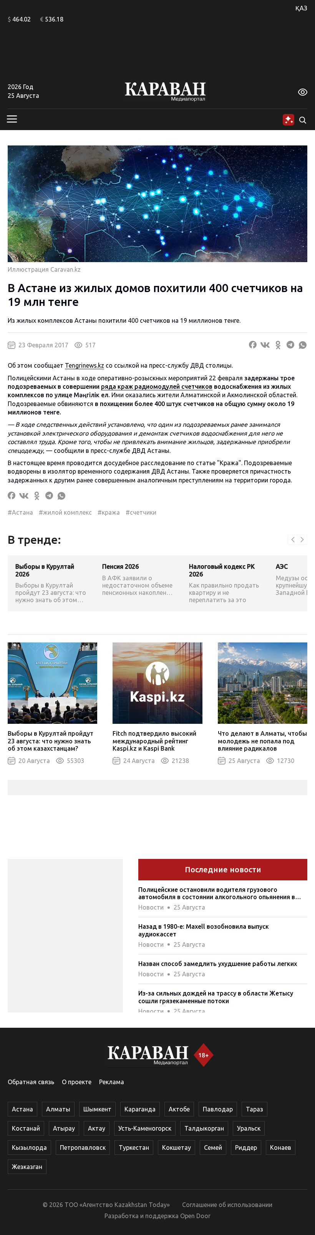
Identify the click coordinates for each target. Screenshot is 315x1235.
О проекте (76, 1081)
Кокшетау (176, 1147)
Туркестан (134, 1147)
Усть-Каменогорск (144, 1128)
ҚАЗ (301, 8)
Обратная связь (31, 1081)
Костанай (26, 1128)
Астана (22, 1109)
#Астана (20, 512)
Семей (213, 1147)
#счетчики (141, 512)
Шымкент (97, 1109)
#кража (109, 512)
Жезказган (27, 1166)
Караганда (140, 1109)
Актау (96, 1128)
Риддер (246, 1147)
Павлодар (218, 1109)
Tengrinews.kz (84, 365)
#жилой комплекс (65, 512)
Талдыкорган (204, 1128)
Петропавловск (83, 1147)
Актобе (179, 1109)
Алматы (58, 1109)
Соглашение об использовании (227, 1204)
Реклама (111, 1081)
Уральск (248, 1128)
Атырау (64, 1128)
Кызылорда (29, 1147)
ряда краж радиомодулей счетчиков (156, 386)
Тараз (254, 1109)
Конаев (280, 1147)
